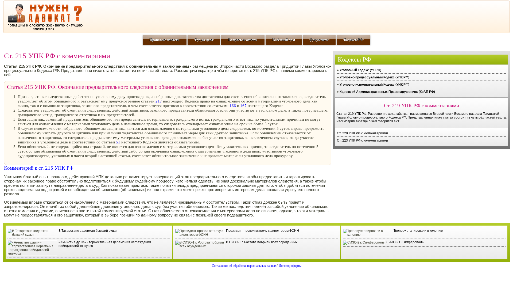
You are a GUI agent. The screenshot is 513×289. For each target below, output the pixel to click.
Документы (319, 40)
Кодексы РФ (353, 40)
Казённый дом (284, 40)
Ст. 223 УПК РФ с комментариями (362, 140)
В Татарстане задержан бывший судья (88, 231)
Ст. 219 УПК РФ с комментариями (421, 105)
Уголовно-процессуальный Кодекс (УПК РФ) (374, 77)
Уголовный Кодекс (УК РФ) (360, 70)
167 (243, 106)
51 (118, 142)
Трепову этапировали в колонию (418, 231)
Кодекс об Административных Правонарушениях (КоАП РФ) (387, 92)
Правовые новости (164, 40)
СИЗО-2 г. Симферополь (404, 242)
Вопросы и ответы (242, 40)
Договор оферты (290, 266)
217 (159, 101)
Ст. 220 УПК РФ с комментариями (362, 133)
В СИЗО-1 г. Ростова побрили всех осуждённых (261, 242)
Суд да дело (204, 40)
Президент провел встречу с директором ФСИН (262, 231)
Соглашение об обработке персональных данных (244, 266)
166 (233, 106)
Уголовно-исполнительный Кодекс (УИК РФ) (374, 84)
